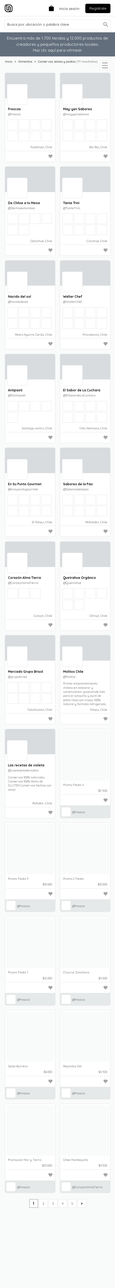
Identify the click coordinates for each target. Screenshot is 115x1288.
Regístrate (97, 8)
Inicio (8, 61)
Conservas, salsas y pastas (56, 61)
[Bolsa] (50, 7)
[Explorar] (105, 65)
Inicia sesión (69, 8)
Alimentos (25, 61)
